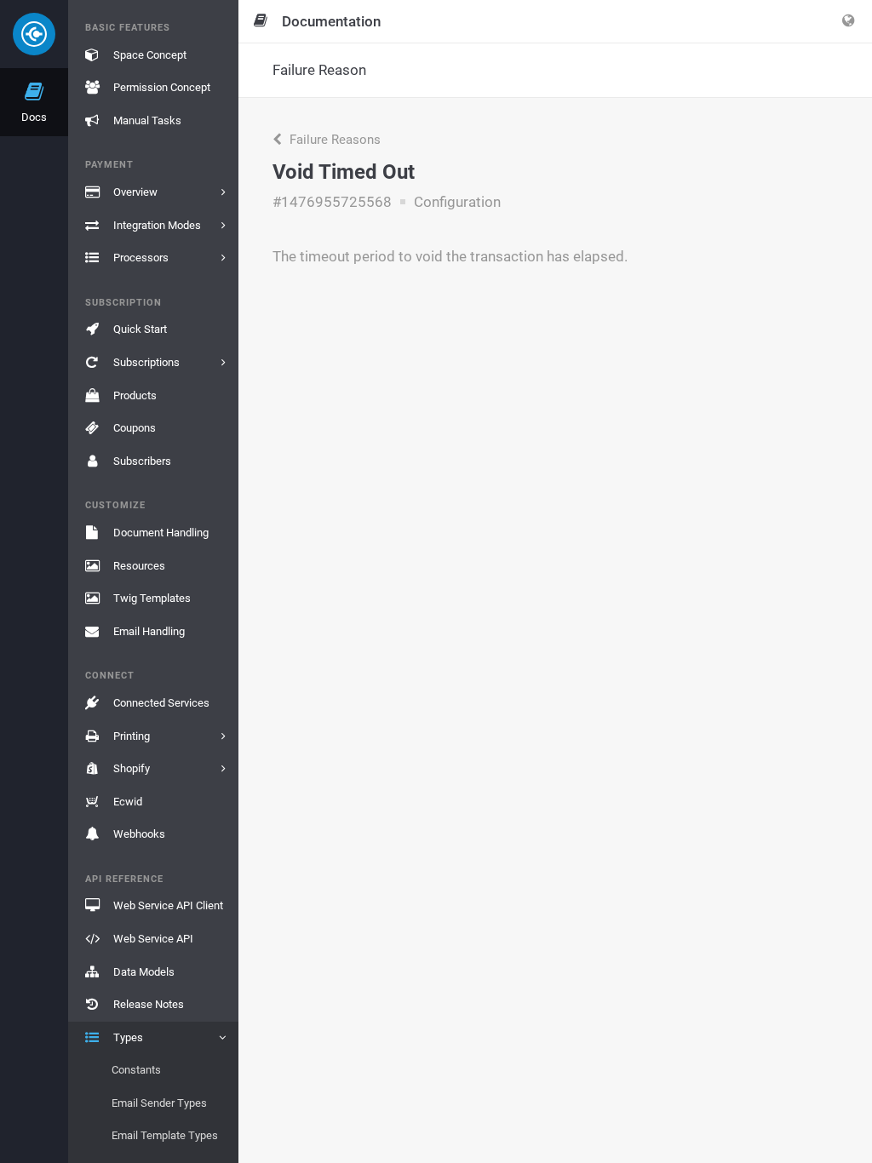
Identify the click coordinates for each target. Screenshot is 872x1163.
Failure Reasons (333, 139)
